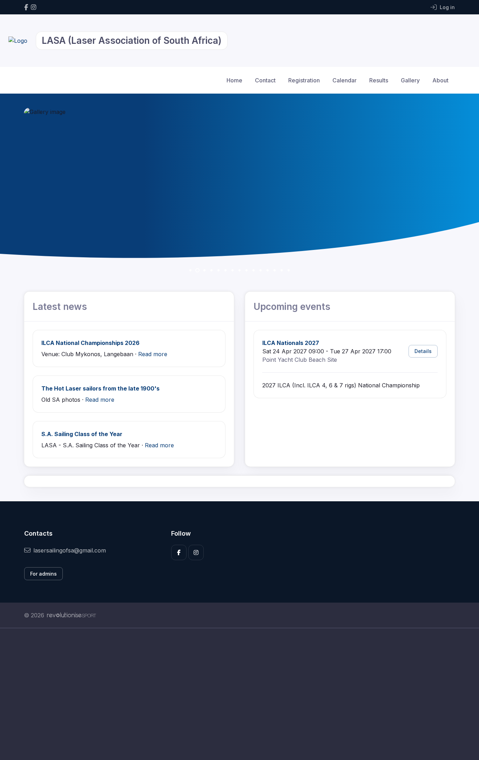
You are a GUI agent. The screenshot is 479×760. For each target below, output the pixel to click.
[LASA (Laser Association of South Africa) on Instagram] (33, 7)
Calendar (344, 80)
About (440, 80)
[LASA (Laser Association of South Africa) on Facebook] (26, 7)
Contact (265, 80)
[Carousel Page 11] (260, 270)
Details (423, 351)
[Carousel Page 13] (274, 270)
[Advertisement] (234, 694)
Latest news (60, 306)
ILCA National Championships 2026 (90, 342)
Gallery (410, 80)
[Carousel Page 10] (253, 270)
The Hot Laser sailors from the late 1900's (100, 388)
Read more (152, 354)
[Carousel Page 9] (246, 270)
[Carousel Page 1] (190, 270)
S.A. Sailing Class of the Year (81, 433)
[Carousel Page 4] (211, 270)
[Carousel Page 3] (204, 270)
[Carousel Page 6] (225, 270)
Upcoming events (292, 306)
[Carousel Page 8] (239, 270)
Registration (304, 80)
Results (378, 80)
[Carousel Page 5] (218, 270)
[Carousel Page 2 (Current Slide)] (197, 270)
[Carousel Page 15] (288, 270)
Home (234, 80)
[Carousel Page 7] (232, 270)
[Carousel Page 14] (281, 270)
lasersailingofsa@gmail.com (69, 550)
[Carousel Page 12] (267, 270)
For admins (43, 574)
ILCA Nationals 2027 (290, 342)
